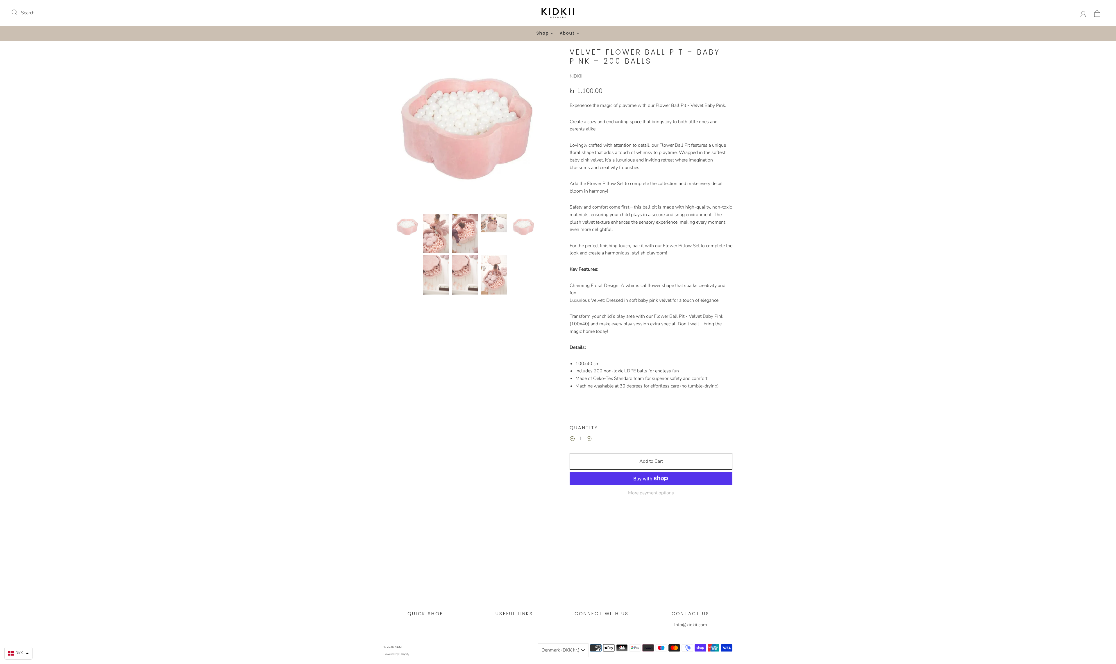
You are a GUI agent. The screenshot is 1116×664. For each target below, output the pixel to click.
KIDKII (576, 76)
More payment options (651, 493)
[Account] (1083, 13)
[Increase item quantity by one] (589, 439)
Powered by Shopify (396, 654)
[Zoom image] (465, 129)
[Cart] (1097, 13)
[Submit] (18, 12)
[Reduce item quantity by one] (572, 439)
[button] (400, 129)
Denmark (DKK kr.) (561, 650)
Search (28, 13)
